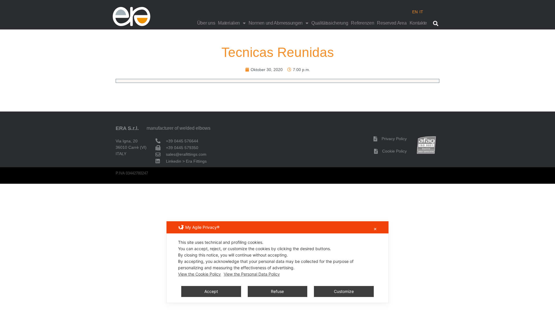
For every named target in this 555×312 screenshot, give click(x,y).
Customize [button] (344, 291)
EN (415, 12)
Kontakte (418, 23)
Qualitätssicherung (329, 23)
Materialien (229, 23)
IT (421, 12)
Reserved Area (391, 23)
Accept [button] (211, 291)
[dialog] (277, 262)
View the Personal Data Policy (252, 274)
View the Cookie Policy (199, 274)
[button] (435, 23)
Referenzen (362, 23)
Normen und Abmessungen (276, 23)
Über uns (206, 23)
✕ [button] (375, 228)
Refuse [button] (277, 291)
